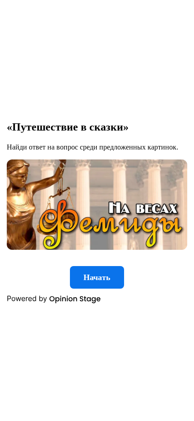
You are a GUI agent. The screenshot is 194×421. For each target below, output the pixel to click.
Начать (97, 277)
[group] (97, 210)
